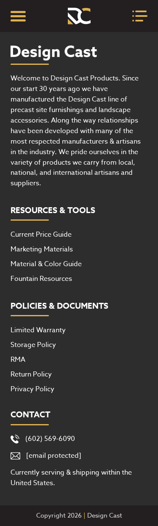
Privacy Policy (32, 389)
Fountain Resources (41, 279)
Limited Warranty (38, 330)
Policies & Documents (59, 306)
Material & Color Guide (46, 264)
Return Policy (31, 374)
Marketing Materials (42, 249)
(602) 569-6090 (50, 439)
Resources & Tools (53, 210)
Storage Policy (33, 345)
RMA (18, 360)
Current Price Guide (41, 235)
